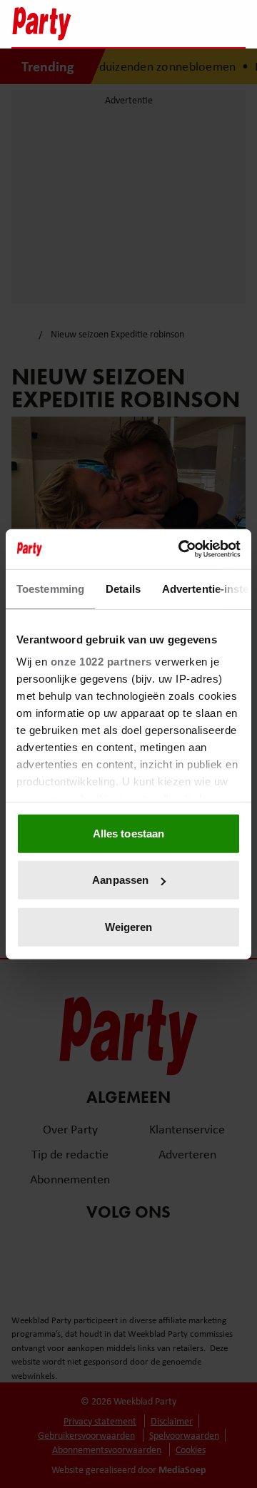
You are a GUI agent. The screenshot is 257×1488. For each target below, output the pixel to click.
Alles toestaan (128, 833)
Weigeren (129, 926)
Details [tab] (123, 588)
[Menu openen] (145, 23)
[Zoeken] (234, 25)
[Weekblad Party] (65, 23)
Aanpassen (120, 880)
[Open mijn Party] (191, 23)
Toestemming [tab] (50, 588)
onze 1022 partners (101, 662)
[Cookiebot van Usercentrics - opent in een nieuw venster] (181, 549)
